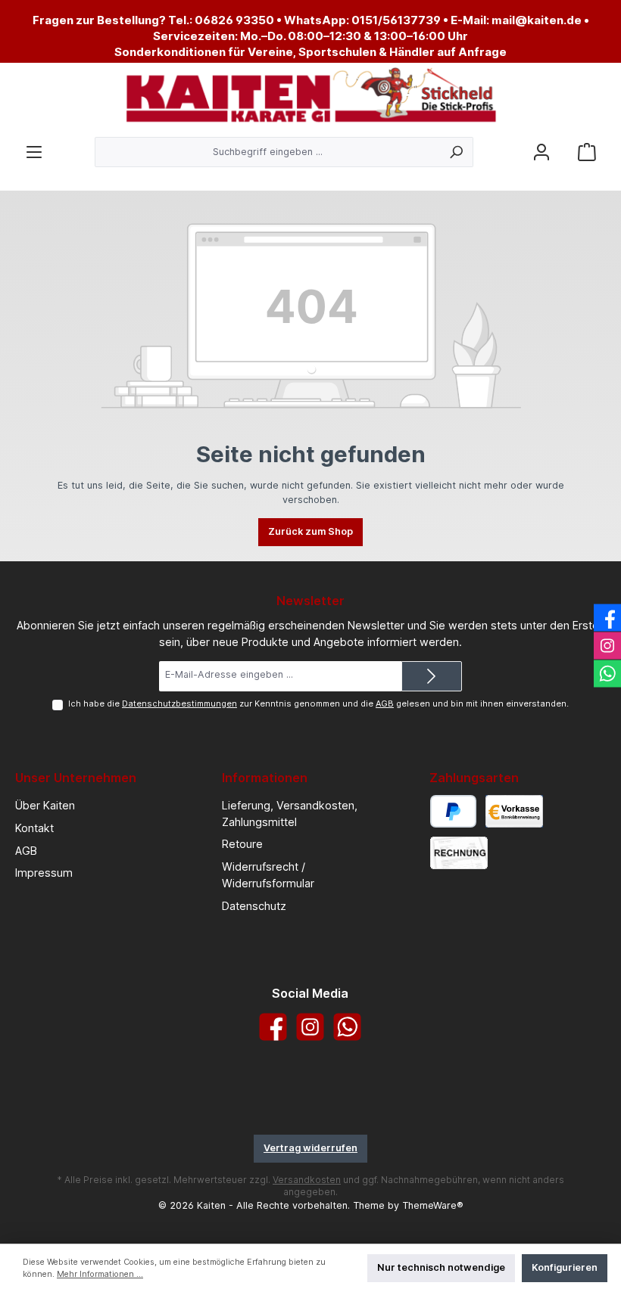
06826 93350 (234, 20)
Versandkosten (307, 1179)
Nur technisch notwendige (441, 1267)
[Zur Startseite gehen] (310, 96)
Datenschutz (254, 905)
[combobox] (267, 152)
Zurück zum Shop (310, 531)
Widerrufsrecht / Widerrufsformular (268, 875)
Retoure (242, 843)
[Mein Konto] (541, 152)
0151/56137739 (396, 20)
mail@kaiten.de (536, 20)
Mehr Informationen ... (100, 1274)
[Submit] (431, 676)
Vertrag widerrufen (310, 1148)
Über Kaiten (45, 805)
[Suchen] (456, 152)
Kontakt (34, 827)
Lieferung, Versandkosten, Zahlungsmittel (289, 813)
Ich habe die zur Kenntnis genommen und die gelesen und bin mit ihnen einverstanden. (318, 703)
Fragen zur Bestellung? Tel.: (114, 20)
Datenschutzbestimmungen (179, 703)
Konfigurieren (565, 1267)
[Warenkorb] (587, 152)
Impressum (44, 872)
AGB (385, 703)
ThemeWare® (432, 1205)
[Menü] (34, 152)
